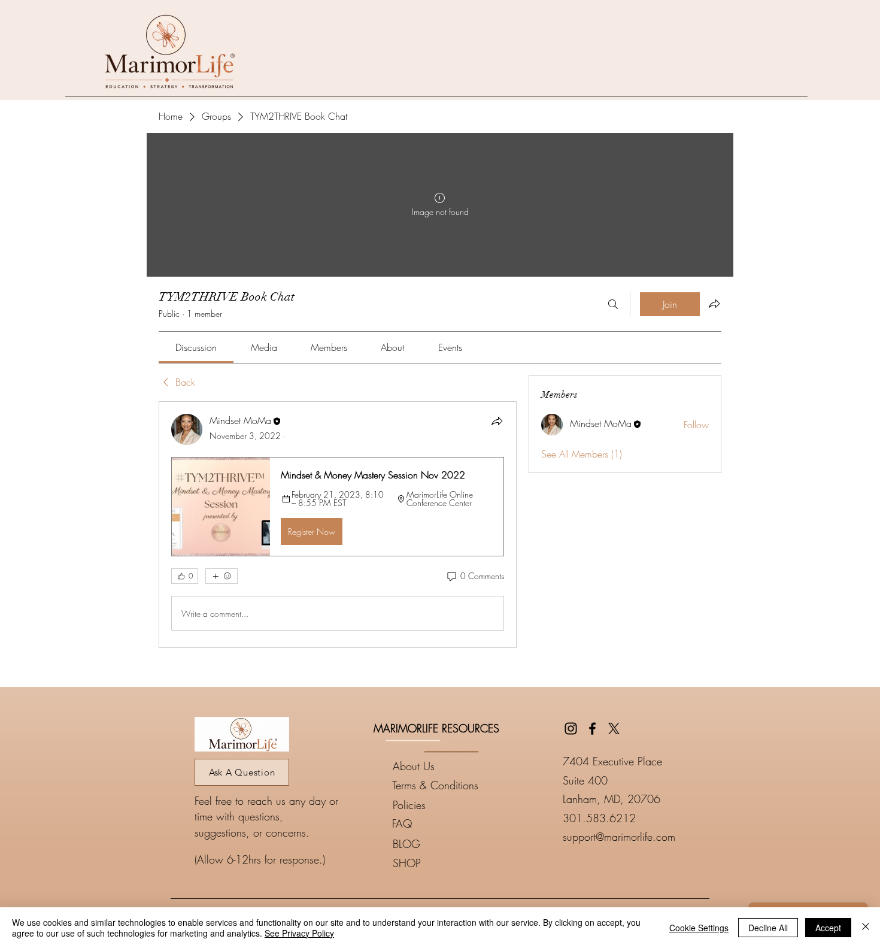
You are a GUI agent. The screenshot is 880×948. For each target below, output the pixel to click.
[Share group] (714, 303)
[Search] (613, 304)
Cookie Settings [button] (699, 928)
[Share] (497, 421)
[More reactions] (221, 576)
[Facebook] (592, 728)
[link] (196, 347)
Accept (828, 928)
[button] (337, 506)
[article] (338, 524)
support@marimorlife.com (619, 836)
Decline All (768, 928)
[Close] (865, 927)
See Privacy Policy (299, 933)
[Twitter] (614, 728)
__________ (413, 735)
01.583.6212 (602, 818)
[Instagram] (571, 728)
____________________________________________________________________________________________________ (440, 893)
